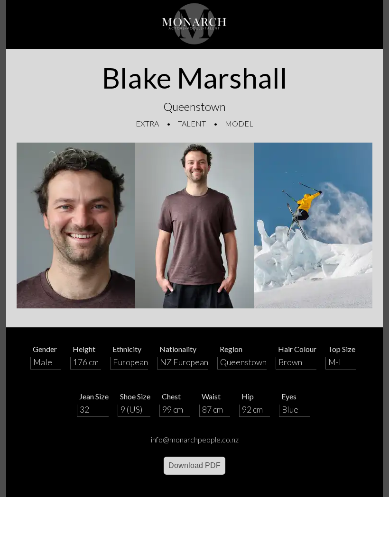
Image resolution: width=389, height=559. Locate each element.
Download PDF (194, 465)
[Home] (194, 24)
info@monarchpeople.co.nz (195, 439)
